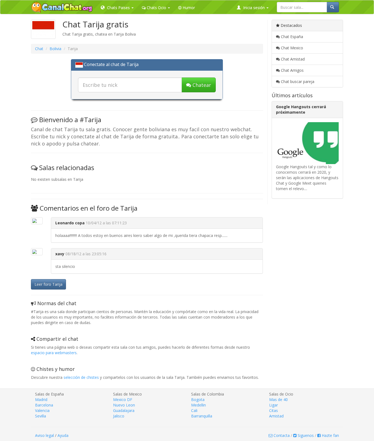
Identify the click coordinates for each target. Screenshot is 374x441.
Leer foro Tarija (48, 284)
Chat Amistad (292, 59)
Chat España (291, 36)
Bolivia (55, 48)
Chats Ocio (156, 7)
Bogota (198, 399)
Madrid (41, 399)
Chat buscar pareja (297, 81)
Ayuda (62, 435)
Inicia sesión (254, 7)
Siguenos (305, 435)
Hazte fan (330, 435)
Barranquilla (201, 416)
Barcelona (44, 405)
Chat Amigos (292, 70)
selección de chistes (81, 377)
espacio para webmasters (54, 352)
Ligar (273, 405)
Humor (188, 7)
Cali (194, 410)
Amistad (276, 416)
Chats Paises (118, 7)
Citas (273, 410)
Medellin (198, 405)
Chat (39, 48)
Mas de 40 (278, 399)
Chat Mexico (291, 47)
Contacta (281, 435)
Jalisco (118, 416)
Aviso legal (44, 435)
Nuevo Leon (124, 405)
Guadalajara (123, 410)
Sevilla (40, 416)
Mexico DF (122, 399)
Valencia (42, 410)
